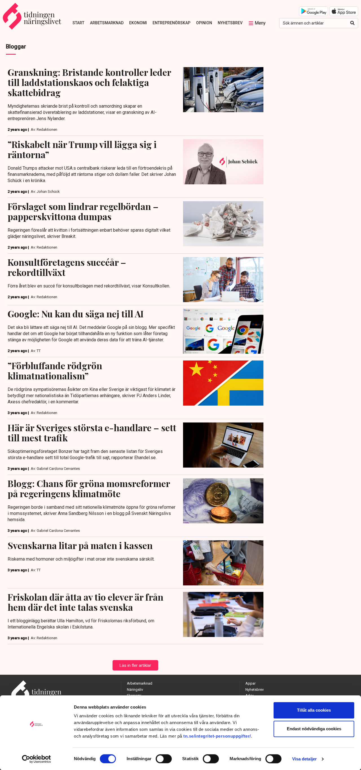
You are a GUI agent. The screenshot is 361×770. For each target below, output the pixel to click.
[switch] (164, 758)
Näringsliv (135, 689)
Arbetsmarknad (107, 23)
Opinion (204, 23)
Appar (250, 683)
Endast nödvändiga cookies (314, 728)
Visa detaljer (304, 758)
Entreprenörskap (171, 23)
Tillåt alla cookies (314, 710)
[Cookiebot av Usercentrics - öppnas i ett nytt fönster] (36, 759)
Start (78, 23)
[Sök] (352, 23)
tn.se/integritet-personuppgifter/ (217, 736)
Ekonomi (138, 23)
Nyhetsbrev (230, 23)
